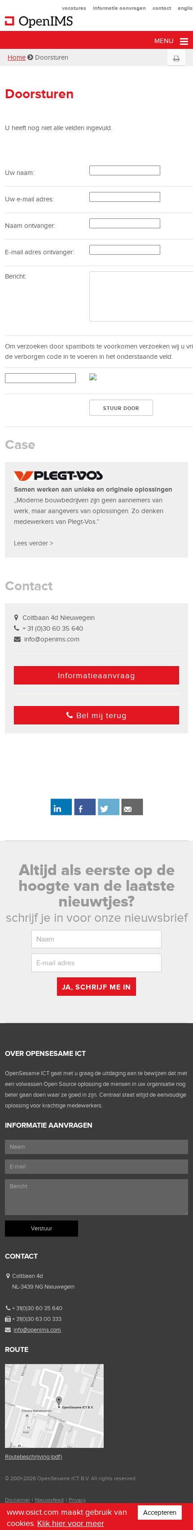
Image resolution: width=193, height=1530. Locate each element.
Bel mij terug (101, 715)
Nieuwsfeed (49, 1500)
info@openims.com (51, 639)
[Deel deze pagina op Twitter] (108, 813)
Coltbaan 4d (27, 1276)
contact (162, 8)
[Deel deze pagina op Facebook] (85, 813)
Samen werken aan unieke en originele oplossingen (93, 489)
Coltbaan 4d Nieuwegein (58, 617)
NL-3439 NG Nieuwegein (43, 1286)
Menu (164, 40)
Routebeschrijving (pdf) (33, 1456)
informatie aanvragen (119, 8)
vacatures (74, 8)
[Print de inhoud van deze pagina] (176, 58)
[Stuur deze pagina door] (132, 813)
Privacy (77, 1500)
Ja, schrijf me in (96, 987)
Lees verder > (33, 543)
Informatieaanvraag (96, 675)
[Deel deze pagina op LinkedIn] (61, 813)
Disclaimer (17, 1500)
